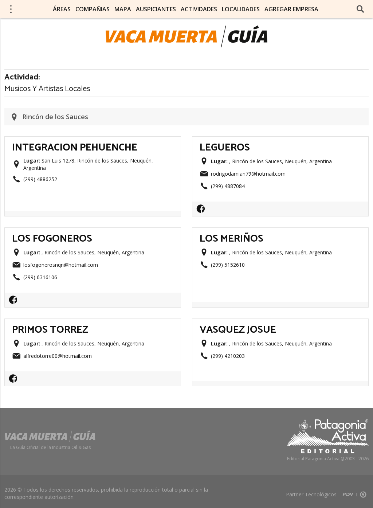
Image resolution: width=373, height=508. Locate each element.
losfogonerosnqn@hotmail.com (60, 264)
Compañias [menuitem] (92, 9)
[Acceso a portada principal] (186, 36)
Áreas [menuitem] (62, 9)
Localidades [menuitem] (241, 9)
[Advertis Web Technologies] (349, 492)
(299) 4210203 (228, 355)
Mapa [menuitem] (122, 9)
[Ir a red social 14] (202, 211)
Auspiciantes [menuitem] (156, 9)
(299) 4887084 (228, 186)
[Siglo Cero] (363, 492)
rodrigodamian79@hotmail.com (248, 173)
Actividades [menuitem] (199, 9)
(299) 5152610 (228, 264)
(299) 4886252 (40, 179)
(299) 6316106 (40, 277)
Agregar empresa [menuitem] (291, 9)
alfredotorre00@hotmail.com (57, 355)
